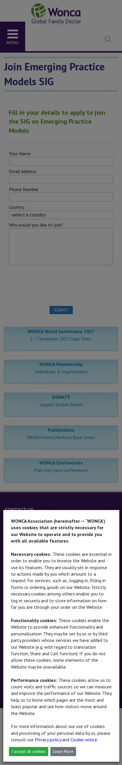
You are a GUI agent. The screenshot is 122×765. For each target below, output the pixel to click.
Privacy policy (48, 740)
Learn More (63, 751)
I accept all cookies (29, 751)
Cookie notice (83, 740)
